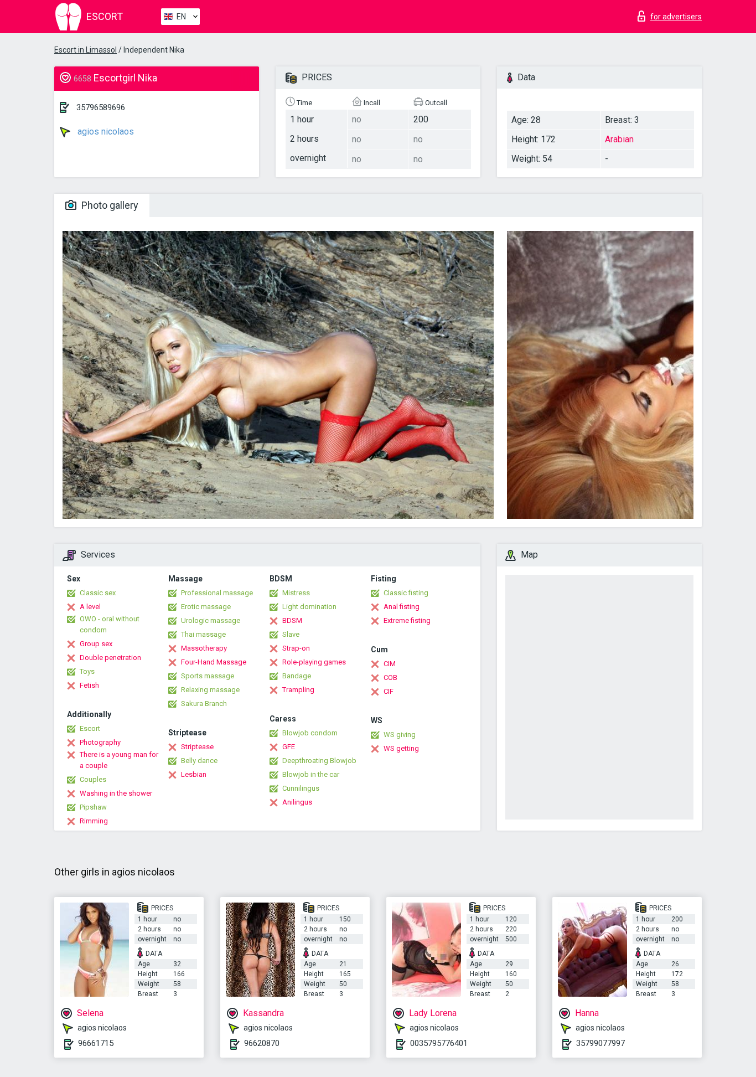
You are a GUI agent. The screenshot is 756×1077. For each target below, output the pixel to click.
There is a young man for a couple (119, 760)
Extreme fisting (407, 620)
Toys (87, 671)
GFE (288, 747)
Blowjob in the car (310, 774)
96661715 (95, 1043)
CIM (390, 663)
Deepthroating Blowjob (319, 760)
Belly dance (199, 760)
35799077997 (600, 1043)
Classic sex (98, 593)
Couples (93, 779)
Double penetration (110, 657)
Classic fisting (406, 593)
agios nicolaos (104, 131)
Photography (100, 742)
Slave (290, 634)
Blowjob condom (310, 733)
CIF (388, 691)
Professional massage (217, 593)
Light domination (309, 606)
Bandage (296, 676)
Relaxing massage (210, 690)
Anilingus (297, 802)
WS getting (401, 748)
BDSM (292, 620)
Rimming (94, 821)
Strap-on (296, 648)
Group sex (96, 644)
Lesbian (193, 774)
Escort (90, 728)
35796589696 (100, 107)
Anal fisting (402, 606)
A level (90, 606)
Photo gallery (108, 205)
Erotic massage (206, 606)
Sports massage (207, 676)
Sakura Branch (204, 703)
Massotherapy (204, 648)
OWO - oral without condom (109, 624)
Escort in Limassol (85, 49)
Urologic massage (210, 620)
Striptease (197, 747)
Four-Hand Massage (213, 662)
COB (390, 677)
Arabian (619, 139)
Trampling (298, 690)
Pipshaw (93, 807)
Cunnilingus (300, 788)
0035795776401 (439, 1043)
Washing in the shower (116, 793)
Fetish (89, 685)
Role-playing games (314, 662)
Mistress (296, 593)
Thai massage (203, 634)
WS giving (400, 734)
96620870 (261, 1043)
